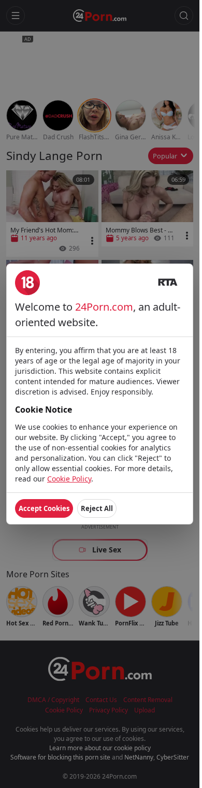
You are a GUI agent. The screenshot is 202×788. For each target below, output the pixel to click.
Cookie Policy (69, 479)
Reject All (97, 508)
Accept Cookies (44, 508)
